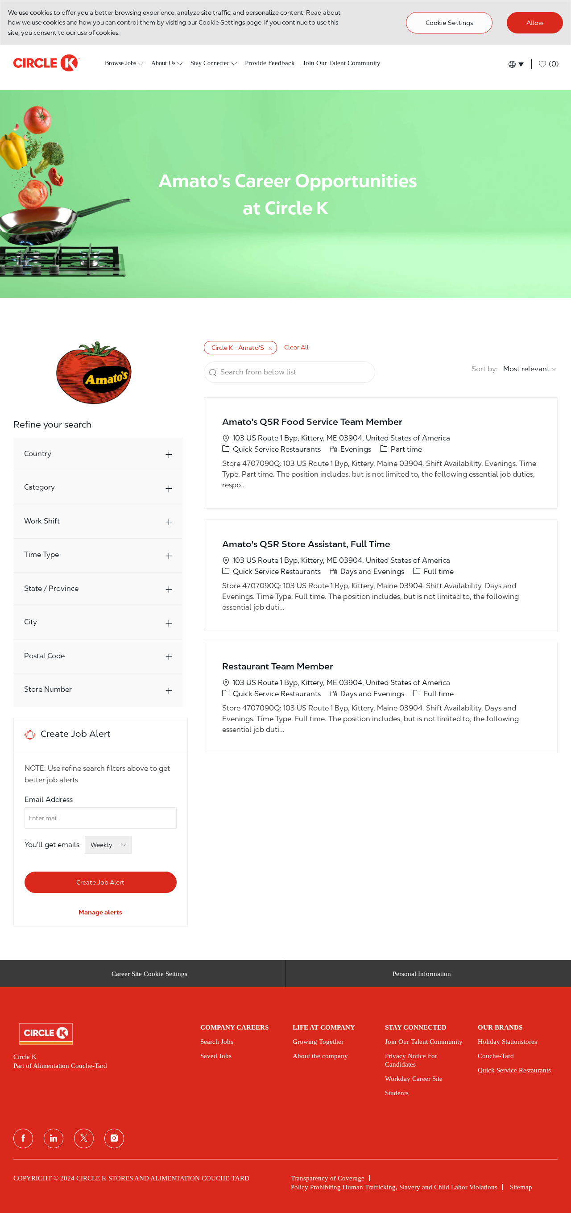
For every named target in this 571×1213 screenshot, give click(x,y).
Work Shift (42, 521)
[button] (515, 64)
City (30, 622)
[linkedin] (53, 1138)
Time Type (41, 554)
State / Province (51, 588)
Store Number (48, 689)
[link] (100, 912)
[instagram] (114, 1138)
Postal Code (44, 656)
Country (37, 453)
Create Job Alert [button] (100, 882)
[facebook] (23, 1138)
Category (39, 487)
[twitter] (84, 1138)
